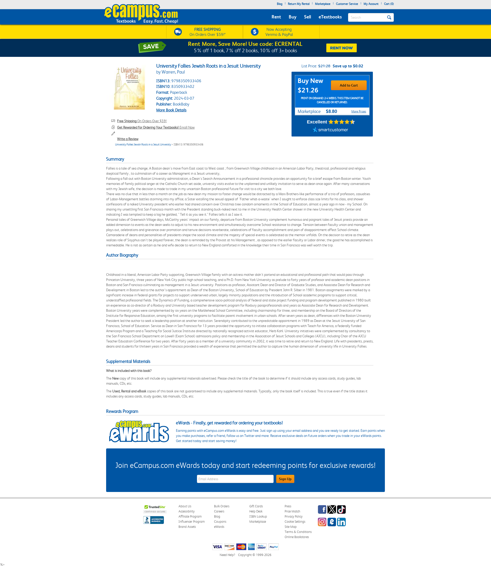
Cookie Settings (295, 521)
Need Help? (227, 555)
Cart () (389, 4)
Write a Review (127, 139)
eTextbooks (330, 16)
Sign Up (285, 479)
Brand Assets (187, 527)
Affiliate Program (190, 516)
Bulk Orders (221, 506)
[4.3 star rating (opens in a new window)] (341, 121)
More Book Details (171, 110)
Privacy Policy (294, 516)
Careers (219, 511)
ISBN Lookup (258, 516)
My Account (371, 4)
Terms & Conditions (298, 532)
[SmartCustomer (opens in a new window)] (330, 130)
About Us (184, 506)
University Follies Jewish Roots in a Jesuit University (143, 144)
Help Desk (255, 511)
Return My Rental (298, 4)
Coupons (220, 521)
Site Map (291, 527)
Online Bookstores (297, 537)
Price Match (292, 511)
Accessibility (186, 511)
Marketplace (322, 4)
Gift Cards (256, 506)
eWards (219, 527)
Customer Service (347, 4)
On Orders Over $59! (142, 121)
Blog (279, 4)
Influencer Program (191, 521)
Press (288, 506)
